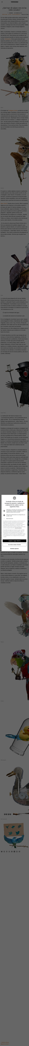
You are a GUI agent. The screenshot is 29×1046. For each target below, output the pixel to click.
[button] (14, 519)
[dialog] (14, 523)
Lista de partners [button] (18, 528)
